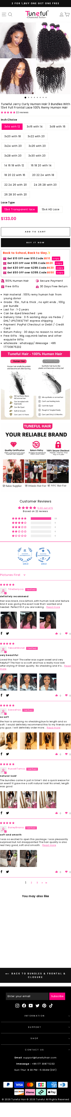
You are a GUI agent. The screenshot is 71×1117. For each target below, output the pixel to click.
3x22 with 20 (36, 136)
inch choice (9, 119)
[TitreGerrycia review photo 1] (8, 620)
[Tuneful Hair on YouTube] (31, 1006)
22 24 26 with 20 (15, 185)
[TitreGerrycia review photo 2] (28, 620)
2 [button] (31, 882)
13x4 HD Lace (51, 209)
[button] (8, 112)
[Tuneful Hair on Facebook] (24, 1006)
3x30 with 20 (37, 155)
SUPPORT (34, 1027)
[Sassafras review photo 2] (28, 741)
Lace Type (8, 202)
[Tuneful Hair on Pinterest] (44, 1006)
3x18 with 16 (57, 126)
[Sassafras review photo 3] (48, 741)
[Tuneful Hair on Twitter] (38, 1006)
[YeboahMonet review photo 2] (28, 682)
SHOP (34, 1038)
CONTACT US (34, 1049)
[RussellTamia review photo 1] (8, 799)
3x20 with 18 (12, 136)
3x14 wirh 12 (12, 126)
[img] (7, 584)
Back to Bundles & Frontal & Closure (38, 975)
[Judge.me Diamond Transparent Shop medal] (43, 555)
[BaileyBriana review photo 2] (28, 858)
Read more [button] (53, 607)
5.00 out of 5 (45, 508)
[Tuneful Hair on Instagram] (17, 1006)
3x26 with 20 (37, 146)
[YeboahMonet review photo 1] (8, 682)
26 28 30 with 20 (15, 194)
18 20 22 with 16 (14, 175)
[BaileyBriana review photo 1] (8, 858)
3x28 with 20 (12, 155)
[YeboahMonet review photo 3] (48, 682)
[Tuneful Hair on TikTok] (51, 1006)
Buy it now (35, 242)
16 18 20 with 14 (41, 165)
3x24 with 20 (13, 146)
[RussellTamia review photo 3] (48, 799)
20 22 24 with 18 (43, 175)
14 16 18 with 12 (14, 165)
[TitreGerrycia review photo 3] (48, 620)
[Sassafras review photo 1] (8, 741)
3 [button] (37, 882)
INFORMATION (34, 1015)
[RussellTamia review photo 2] (28, 799)
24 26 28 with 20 (45, 185)
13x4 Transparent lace (19, 209)
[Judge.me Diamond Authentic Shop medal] (25, 555)
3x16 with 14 (35, 126)
